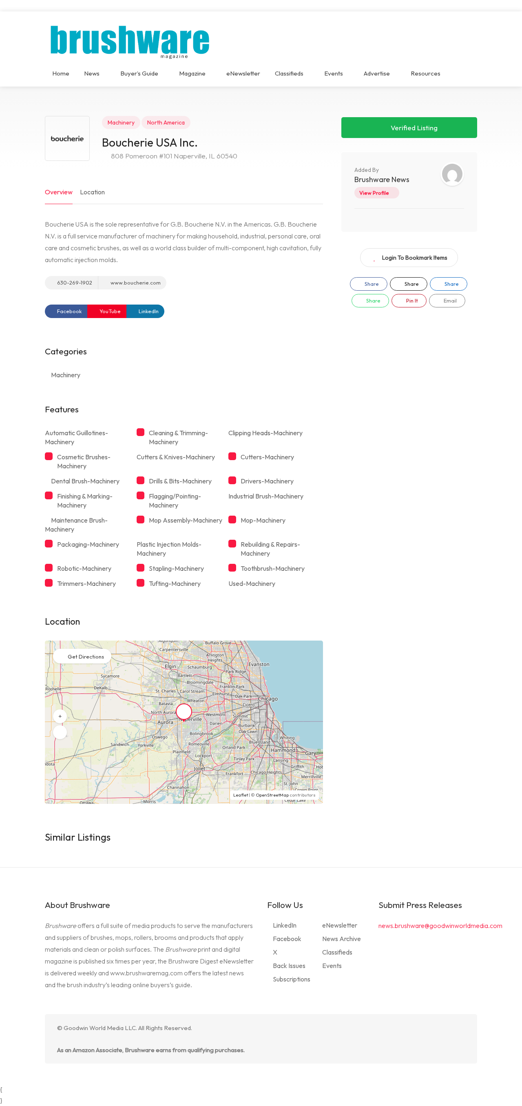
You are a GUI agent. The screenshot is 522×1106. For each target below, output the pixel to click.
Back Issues (289, 965)
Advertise (377, 73)
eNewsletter (243, 73)
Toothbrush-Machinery (273, 568)
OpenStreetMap (272, 795)
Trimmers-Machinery (86, 583)
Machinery (121, 122)
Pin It (411, 300)
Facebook (69, 311)
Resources (425, 73)
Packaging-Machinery (88, 544)
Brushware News (381, 179)
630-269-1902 (74, 282)
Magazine (192, 73)
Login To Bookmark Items (414, 257)
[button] (60, 716)
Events (333, 73)
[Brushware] (131, 40)
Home (60, 73)
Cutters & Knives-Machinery (176, 457)
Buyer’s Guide (139, 73)
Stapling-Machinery (176, 568)
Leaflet (240, 795)
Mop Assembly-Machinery (185, 520)
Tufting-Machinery (175, 583)
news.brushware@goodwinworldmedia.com (440, 925)
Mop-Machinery (263, 520)
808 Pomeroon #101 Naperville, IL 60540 (173, 155)
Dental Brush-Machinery (85, 481)
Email (449, 300)
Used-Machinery (251, 583)
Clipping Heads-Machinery (265, 433)
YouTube (109, 311)
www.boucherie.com (135, 282)
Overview (59, 192)
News (92, 73)
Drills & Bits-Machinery (180, 481)
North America (166, 122)
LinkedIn (148, 311)
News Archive (341, 939)
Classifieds (289, 73)
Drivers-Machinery (267, 481)
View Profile (374, 192)
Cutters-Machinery (267, 457)
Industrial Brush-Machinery (265, 496)
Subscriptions (291, 979)
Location (92, 192)
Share (371, 283)
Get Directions (86, 656)
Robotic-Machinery (84, 568)
